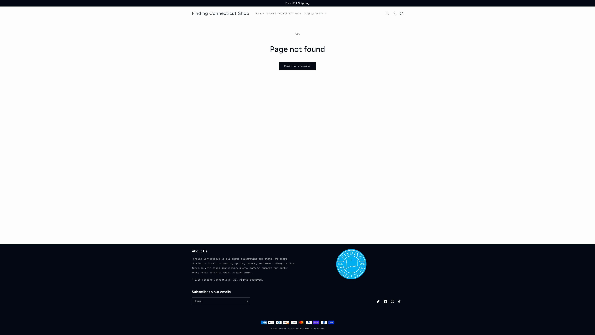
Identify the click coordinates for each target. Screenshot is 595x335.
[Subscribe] (246, 301)
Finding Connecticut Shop (291, 328)
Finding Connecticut (206, 258)
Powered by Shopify (314, 328)
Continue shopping (297, 66)
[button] (259, 13)
